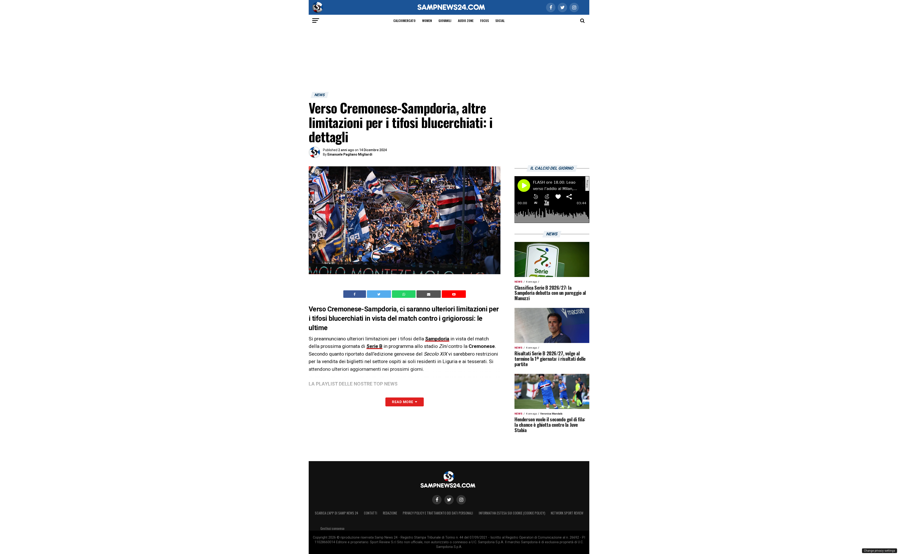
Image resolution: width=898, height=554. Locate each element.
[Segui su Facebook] (437, 499)
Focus (484, 20)
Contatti (370, 512)
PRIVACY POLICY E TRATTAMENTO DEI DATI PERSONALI (438, 512)
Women (427, 20)
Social (500, 20)
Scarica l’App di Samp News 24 (336, 512)
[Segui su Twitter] (449, 499)
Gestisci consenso (332, 528)
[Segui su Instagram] (461, 499)
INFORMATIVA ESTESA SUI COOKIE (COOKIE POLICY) (512, 512)
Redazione (390, 512)
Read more (402, 402)
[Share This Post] (404, 294)
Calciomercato (404, 20)
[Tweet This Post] (379, 294)
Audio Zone (466, 20)
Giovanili (444, 20)
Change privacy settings (879, 550)
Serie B (374, 346)
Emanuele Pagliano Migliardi (349, 154)
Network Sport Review (567, 512)
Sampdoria (437, 339)
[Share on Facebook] (355, 294)
